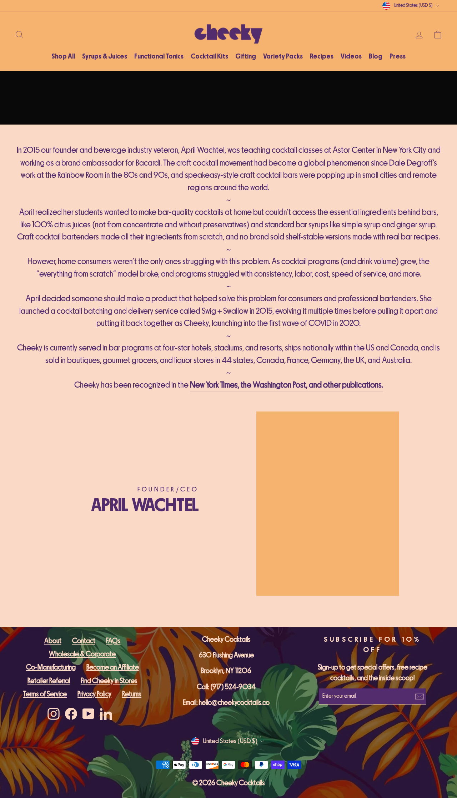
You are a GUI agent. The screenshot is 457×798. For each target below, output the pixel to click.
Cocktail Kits (209, 56)
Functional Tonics (159, 56)
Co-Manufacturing (51, 667)
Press (398, 56)
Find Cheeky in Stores (109, 681)
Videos (351, 56)
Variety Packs (283, 56)
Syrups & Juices (104, 56)
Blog (375, 56)
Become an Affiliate (112, 667)
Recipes (321, 56)
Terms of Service (45, 694)
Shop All (63, 56)
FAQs (113, 641)
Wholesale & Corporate (82, 654)
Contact (83, 641)
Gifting (245, 56)
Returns (131, 694)
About (52, 641)
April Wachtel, (203, 150)
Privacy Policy (94, 694)
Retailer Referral (48, 681)
